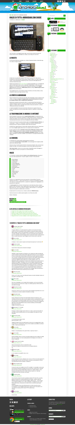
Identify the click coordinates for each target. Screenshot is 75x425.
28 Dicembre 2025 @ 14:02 (17, 328)
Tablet (52, 71)
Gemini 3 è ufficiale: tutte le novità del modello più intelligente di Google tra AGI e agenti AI (18, 202)
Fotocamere (53, 65)
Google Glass (53, 66)
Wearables (53, 94)
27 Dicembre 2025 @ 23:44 (17, 295)
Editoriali (51, 72)
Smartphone (53, 92)
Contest (51, 59)
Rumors (51, 96)
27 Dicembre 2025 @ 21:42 (17, 251)
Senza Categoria (53, 97)
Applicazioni (52, 55)
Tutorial (51, 103)
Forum (20, 1)
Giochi (51, 75)
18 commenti (23, 19)
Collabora (34, 1)
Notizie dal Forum (53, 82)
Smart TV (53, 69)
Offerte (51, 86)
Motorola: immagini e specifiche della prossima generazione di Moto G (24, 213)
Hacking (52, 83)
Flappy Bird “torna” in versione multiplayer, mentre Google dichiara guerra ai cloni (26, 215)
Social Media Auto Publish (33, 424)
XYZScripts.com (43, 424)
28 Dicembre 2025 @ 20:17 (17, 356)
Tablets (52, 93)
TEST (51, 98)
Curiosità (51, 60)
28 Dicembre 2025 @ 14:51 (17, 334)
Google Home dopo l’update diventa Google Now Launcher (22, 210)
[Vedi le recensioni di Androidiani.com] (57, 29)
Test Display (53, 102)
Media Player (53, 67)
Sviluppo (52, 56)
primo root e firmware (23, 83)
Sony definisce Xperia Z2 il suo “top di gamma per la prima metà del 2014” (25, 214)
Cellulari (52, 62)
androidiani (14, 200)
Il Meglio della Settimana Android (56, 78)
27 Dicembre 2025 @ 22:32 (17, 273)
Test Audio (53, 99)
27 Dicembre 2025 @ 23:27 (17, 288)
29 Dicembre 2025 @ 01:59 (17, 365)
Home (13, 1)
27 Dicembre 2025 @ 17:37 (17, 239)
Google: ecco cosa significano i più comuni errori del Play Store (23, 212)
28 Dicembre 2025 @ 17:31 (17, 342)
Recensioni (52, 88)
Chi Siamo (27, 1)
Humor (51, 77)
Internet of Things (53, 80)
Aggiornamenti (52, 54)
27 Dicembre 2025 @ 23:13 (17, 280)
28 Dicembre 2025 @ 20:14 (17, 351)
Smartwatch (53, 70)
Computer (53, 64)
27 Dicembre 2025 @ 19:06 (17, 245)
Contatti (41, 1)
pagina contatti (59, 404)
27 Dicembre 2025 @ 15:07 (17, 227)
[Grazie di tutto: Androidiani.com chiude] (26, 36)
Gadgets (52, 91)
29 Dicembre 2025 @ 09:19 (17, 392)
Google (51, 76)
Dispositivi (52, 61)
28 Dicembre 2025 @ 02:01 (17, 308)
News (15, 198)
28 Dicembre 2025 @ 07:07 (17, 317)
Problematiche (52, 87)
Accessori (52, 53)
